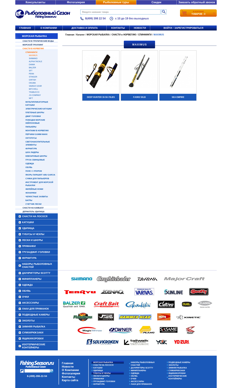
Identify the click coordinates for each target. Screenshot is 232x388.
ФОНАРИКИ (30, 193)
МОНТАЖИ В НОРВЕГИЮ (37, 131)
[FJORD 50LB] (139, 72)
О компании (48, 28)
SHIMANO (33, 58)
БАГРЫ (28, 200)
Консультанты (35, 2)
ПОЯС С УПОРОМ (33, 171)
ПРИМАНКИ (29, 246)
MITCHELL (33, 89)
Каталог (80, 34)
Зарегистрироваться (188, 28)
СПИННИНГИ (31, 52)
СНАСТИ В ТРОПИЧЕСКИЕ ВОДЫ (38, 41)
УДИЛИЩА (28, 228)
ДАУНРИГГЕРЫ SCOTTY (36, 273)
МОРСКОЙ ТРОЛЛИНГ (33, 45)
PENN (31, 74)
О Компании (70, 370)
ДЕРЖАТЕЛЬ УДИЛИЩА (33, 212)
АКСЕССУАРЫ (30, 302)
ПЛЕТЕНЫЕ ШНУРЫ (34, 112)
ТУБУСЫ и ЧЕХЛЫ (33, 234)
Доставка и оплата (85, 28)
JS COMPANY (35, 95)
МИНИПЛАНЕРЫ (31, 279)
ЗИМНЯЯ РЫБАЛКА (33, 326)
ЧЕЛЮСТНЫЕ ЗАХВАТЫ (36, 197)
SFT (30, 71)
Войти (168, 28)
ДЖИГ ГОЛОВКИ (33, 116)
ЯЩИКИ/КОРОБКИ (32, 338)
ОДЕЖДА (29, 164)
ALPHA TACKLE (35, 61)
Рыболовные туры (116, 2)
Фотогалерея (76, 2)
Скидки (156, 2)
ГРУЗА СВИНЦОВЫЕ (35, 160)
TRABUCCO (34, 92)
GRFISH (32, 80)
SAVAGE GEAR (35, 86)
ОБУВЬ (28, 167)
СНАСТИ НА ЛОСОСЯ (34, 216)
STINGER (33, 77)
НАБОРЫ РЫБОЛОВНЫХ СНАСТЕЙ (37, 265)
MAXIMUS (33, 55)
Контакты (118, 28)
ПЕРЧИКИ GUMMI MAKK (36, 134)
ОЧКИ (25, 296)
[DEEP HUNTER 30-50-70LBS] (100, 72)
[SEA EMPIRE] (177, 72)
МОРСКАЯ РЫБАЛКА (34, 36)
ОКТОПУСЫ (31, 138)
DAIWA (32, 64)
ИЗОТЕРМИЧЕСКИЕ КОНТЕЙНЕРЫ (33, 346)
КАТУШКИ (28, 222)
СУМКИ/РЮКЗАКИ (32, 332)
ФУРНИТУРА (31, 149)
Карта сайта (70, 380)
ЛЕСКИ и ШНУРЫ (32, 240)
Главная (25, 28)
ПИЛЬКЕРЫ (30, 127)
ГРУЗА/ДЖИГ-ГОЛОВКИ (36, 252)
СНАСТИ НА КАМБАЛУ (33, 208)
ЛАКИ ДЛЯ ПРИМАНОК (35, 308)
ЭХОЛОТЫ (28, 320)
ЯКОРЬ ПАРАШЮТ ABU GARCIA (40, 175)
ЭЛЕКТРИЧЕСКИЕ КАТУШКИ (38, 109)
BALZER (32, 68)
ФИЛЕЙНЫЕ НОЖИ (34, 189)
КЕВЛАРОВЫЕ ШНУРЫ (36, 156)
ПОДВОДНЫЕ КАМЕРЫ (36, 314)
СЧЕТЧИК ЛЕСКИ (33, 204)
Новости (140, 28)
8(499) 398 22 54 (95, 18)
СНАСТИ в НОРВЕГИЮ (33, 48)
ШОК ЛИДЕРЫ (32, 152)
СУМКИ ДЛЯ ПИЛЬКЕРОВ (37, 178)
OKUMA (32, 83)
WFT (31, 98)
